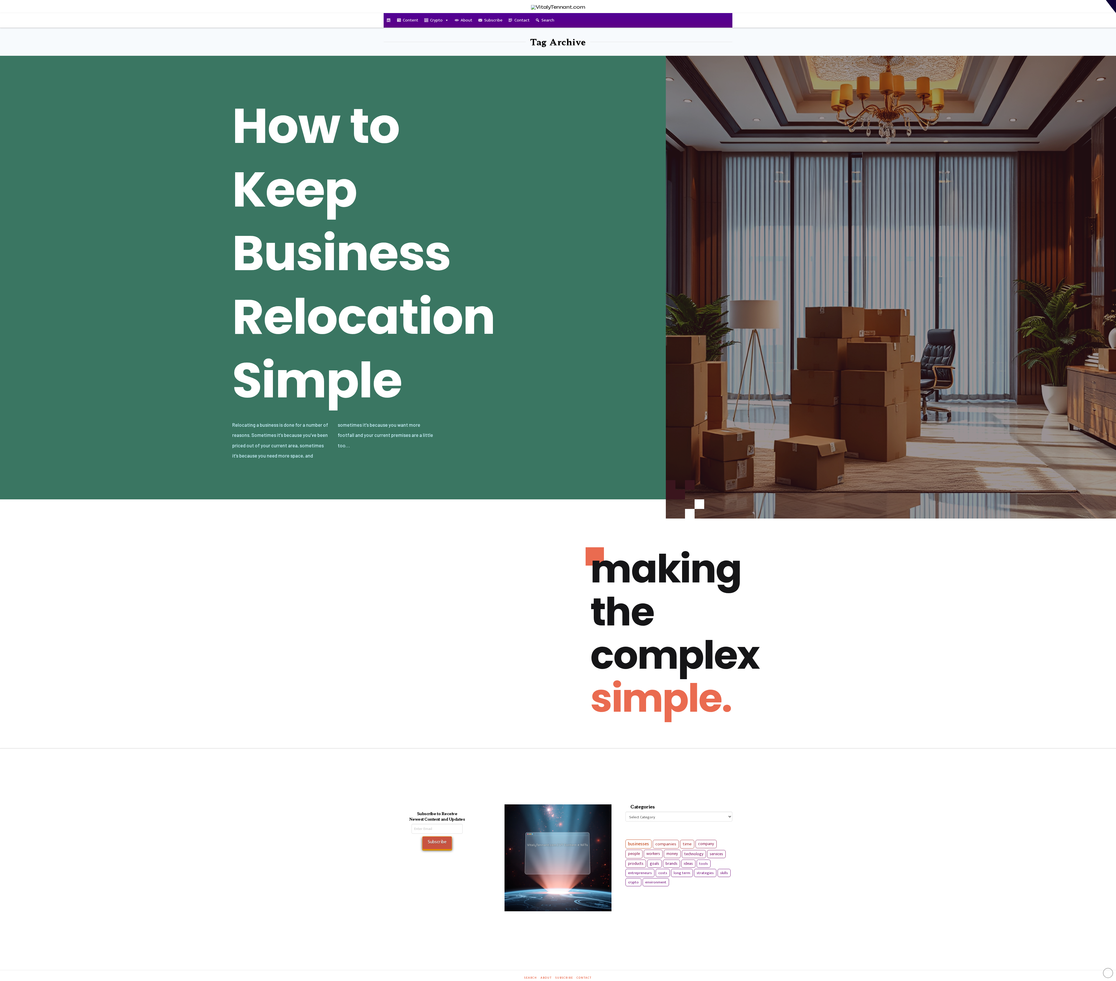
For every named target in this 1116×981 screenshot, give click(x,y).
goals (654, 863)
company (706, 843)
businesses (638, 844)
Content (410, 20)
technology (693, 854)
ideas (688, 863)
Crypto (436, 20)
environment (655, 882)
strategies (705, 873)
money (672, 853)
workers (653, 853)
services (716, 854)
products (635, 863)
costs (662, 873)
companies (665, 844)
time (687, 844)
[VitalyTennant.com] (389, 20)
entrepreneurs (640, 873)
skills (724, 873)
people (634, 853)
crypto (633, 882)
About (466, 20)
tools (703, 863)
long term (682, 873)
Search (547, 20)
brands (671, 863)
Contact (522, 20)
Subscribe (493, 20)
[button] (1111, 6)
